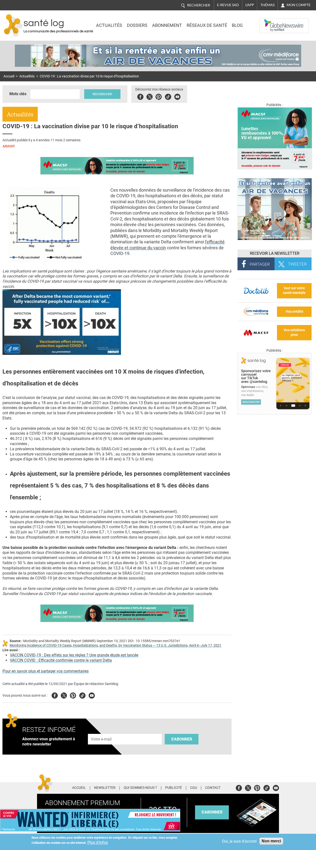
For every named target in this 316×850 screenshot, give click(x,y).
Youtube (92, 694)
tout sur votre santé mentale (294, 290)
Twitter (149, 96)
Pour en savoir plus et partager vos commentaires (45, 671)
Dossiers (137, 25)
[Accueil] (13, 25)
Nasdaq (269, 21)
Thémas (267, 5)
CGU (193, 788)
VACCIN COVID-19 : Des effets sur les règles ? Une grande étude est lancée (74, 655)
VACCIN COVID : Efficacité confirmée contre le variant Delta (61, 660)
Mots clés (17, 93)
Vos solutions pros (294, 332)
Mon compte (299, 5)
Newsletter (105, 788)
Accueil (8, 76)
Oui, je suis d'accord (239, 841)
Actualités (109, 25)
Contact (212, 788)
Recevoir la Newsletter (274, 253)
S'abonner (181, 739)
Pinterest (159, 96)
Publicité (173, 788)
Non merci (271, 841)
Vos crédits (294, 311)
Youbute (177, 96)
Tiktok (168, 96)
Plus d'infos (97, 842)
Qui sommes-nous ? (140, 788)
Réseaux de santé (207, 25)
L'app (249, 5)
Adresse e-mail (101, 731)
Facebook (140, 96)
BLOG (237, 25)
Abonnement (167, 25)
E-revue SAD (228, 5)
